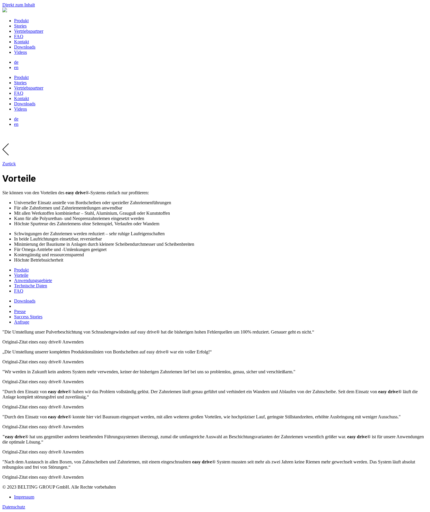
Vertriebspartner (28, 31)
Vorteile (21, 275)
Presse (20, 311)
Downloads (24, 46)
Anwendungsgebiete (33, 280)
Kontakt (21, 41)
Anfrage (21, 321)
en (16, 67)
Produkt (21, 20)
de (16, 62)
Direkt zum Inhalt (18, 4)
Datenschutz (13, 506)
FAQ (18, 36)
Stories (20, 25)
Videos (20, 52)
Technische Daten (30, 285)
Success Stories (28, 316)
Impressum (24, 496)
